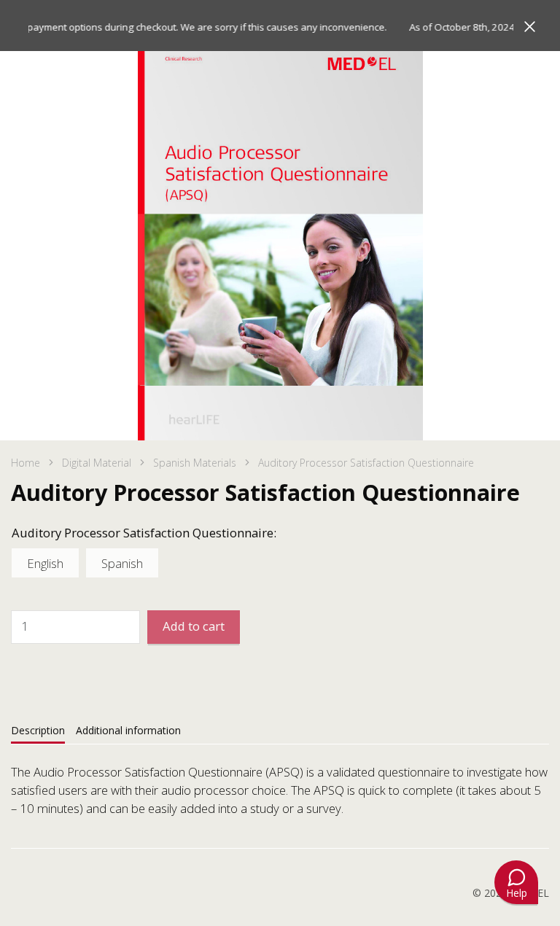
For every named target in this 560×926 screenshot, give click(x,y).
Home (25, 463)
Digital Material (96, 463)
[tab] (38, 730)
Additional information (128, 730)
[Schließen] (529, 26)
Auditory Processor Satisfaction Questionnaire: (144, 532)
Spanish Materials (194, 463)
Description (38, 730)
